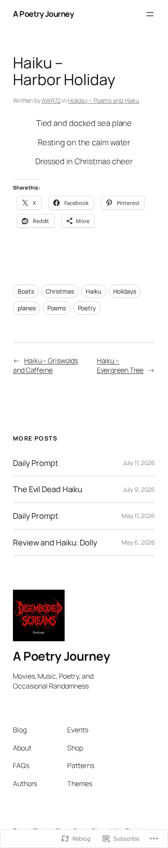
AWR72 (51, 100)
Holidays (124, 291)
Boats (26, 291)
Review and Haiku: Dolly (55, 542)
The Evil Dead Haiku (47, 489)
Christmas (60, 291)
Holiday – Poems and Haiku (104, 100)
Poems (56, 308)
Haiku (93, 291)
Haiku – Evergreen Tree (120, 365)
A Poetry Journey (43, 14)
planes (26, 308)
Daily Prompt (35, 463)
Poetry (87, 308)
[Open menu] (150, 14)
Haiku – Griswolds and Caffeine (45, 365)
